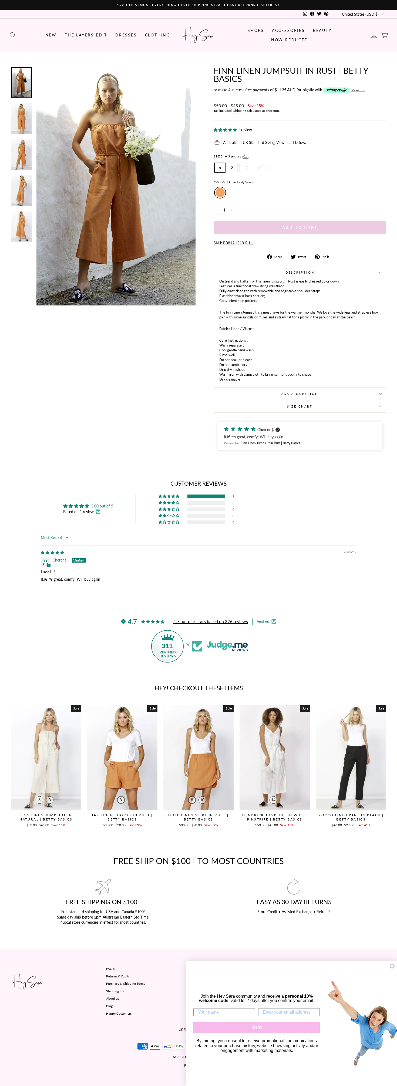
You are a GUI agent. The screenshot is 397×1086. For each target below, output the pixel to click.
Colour (233, 182)
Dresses (126, 35)
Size (228, 156)
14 (260, 167)
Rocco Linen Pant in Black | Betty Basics (350, 817)
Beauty (322, 30)
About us (112, 998)
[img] (52, 552)
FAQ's (110, 969)
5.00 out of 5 (102, 506)
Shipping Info (115, 991)
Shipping (239, 111)
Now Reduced (289, 40)
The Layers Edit (86, 35)
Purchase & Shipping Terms (125, 983)
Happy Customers (119, 1013)
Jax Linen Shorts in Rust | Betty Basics (122, 817)
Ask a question (299, 393)
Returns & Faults (118, 976)
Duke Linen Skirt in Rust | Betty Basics (198, 817)
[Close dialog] (392, 966)
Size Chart (300, 406)
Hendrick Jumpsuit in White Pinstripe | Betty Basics (274, 817)
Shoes (256, 30)
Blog (109, 1006)
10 (246, 167)
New (51, 35)
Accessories (288, 30)
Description (300, 272)
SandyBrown (220, 192)
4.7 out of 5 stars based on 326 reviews (210, 621)
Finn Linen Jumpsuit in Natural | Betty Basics (45, 817)
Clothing (157, 35)
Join (256, 1027)
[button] (226, 129)
